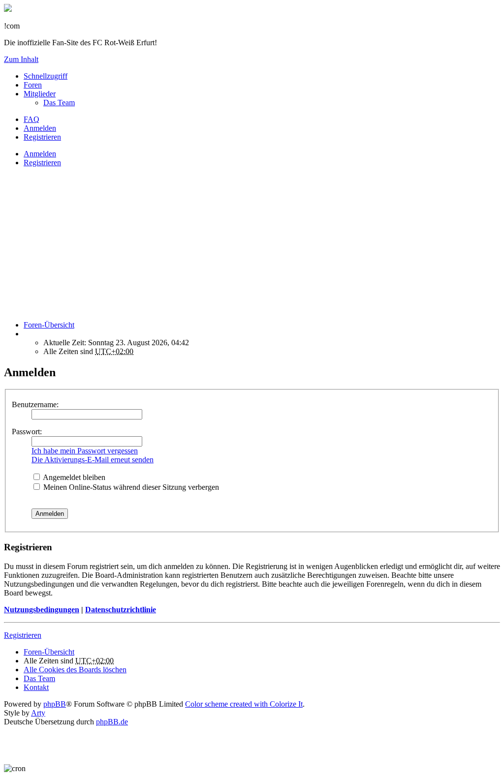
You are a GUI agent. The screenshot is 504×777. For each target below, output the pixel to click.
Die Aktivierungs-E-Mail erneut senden (93, 459)
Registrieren (42, 162)
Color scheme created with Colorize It (244, 704)
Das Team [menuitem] (59, 102)
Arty (38, 713)
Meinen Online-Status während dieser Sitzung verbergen (130, 487)
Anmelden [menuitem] (40, 128)
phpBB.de (112, 721)
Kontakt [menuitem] (36, 687)
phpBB (54, 704)
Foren (33, 85)
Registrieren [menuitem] (42, 137)
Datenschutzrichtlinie (120, 609)
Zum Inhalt (21, 59)
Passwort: (27, 431)
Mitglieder (40, 94)
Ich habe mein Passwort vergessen (85, 451)
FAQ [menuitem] (31, 119)
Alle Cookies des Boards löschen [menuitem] (75, 669)
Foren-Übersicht (49, 652)
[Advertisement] (252, 244)
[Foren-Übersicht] (8, 9)
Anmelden (40, 153)
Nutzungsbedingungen (41, 609)
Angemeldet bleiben (73, 477)
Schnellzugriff (45, 76)
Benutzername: (35, 404)
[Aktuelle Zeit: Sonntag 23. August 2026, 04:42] (27, 333)
